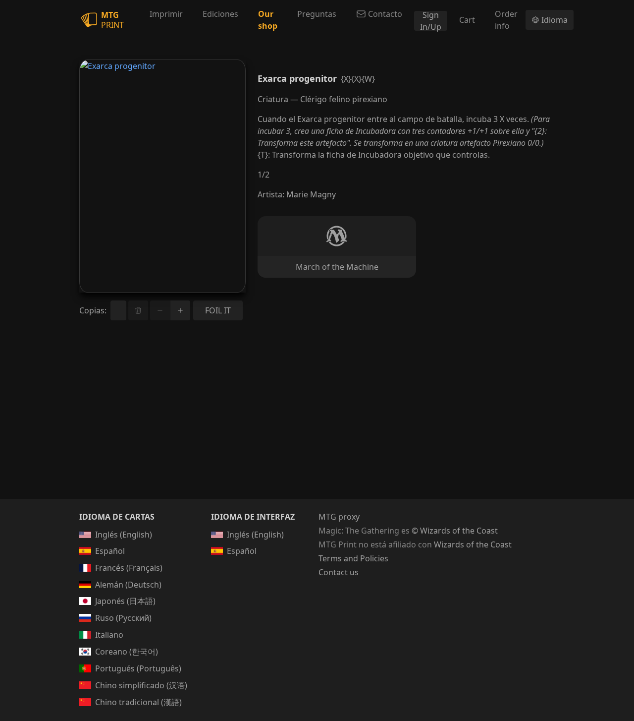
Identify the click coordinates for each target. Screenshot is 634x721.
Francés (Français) (128, 567)
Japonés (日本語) (125, 601)
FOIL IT (218, 310)
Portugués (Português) (138, 668)
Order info (506, 19)
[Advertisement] (317, 421)
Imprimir (166, 13)
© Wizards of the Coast (455, 530)
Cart (467, 19)
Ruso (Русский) (123, 617)
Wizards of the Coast (473, 544)
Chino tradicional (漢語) (138, 702)
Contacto (385, 13)
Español (110, 550)
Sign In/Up (430, 21)
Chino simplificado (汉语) (141, 685)
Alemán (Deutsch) (128, 584)
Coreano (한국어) (126, 651)
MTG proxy (339, 516)
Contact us (338, 572)
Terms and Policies (353, 558)
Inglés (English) (123, 534)
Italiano (109, 634)
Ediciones (220, 13)
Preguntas (316, 13)
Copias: (92, 310)
